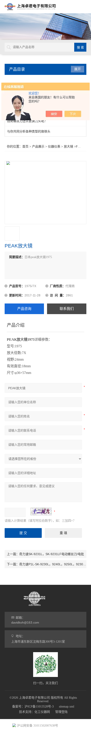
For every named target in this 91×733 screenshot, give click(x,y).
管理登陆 (61, 712)
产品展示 (38, 146)
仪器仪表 (54, 146)
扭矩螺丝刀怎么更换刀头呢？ (27, 121)
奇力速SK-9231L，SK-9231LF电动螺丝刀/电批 (51, 554)
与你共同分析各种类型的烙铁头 (28, 131)
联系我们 (67, 309)
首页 (25, 146)
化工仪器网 (42, 712)
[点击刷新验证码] (41, 511)
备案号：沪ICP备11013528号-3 (33, 706)
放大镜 (68, 146)
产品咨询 (24, 309)
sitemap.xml (66, 706)
